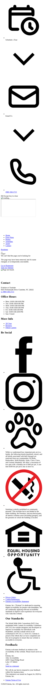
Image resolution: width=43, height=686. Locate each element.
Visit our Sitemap (7, 268)
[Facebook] (24, 372)
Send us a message (12, 666)
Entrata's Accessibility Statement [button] (17, 601)
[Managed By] (12, 278)
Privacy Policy (11, 597)
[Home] (18, 231)
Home (8, 235)
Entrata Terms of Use (13, 680)
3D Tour (9, 323)
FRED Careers (11, 328)
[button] (24, 448)
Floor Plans (10, 237)
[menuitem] (24, 235)
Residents (4, 250)
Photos (8, 239)
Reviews (9, 326)
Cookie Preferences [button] (13, 599)
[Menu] (2, 252)
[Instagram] (24, 409)
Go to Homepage (7, 266)
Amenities (9, 242)
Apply (8, 244)
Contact (8, 246)
